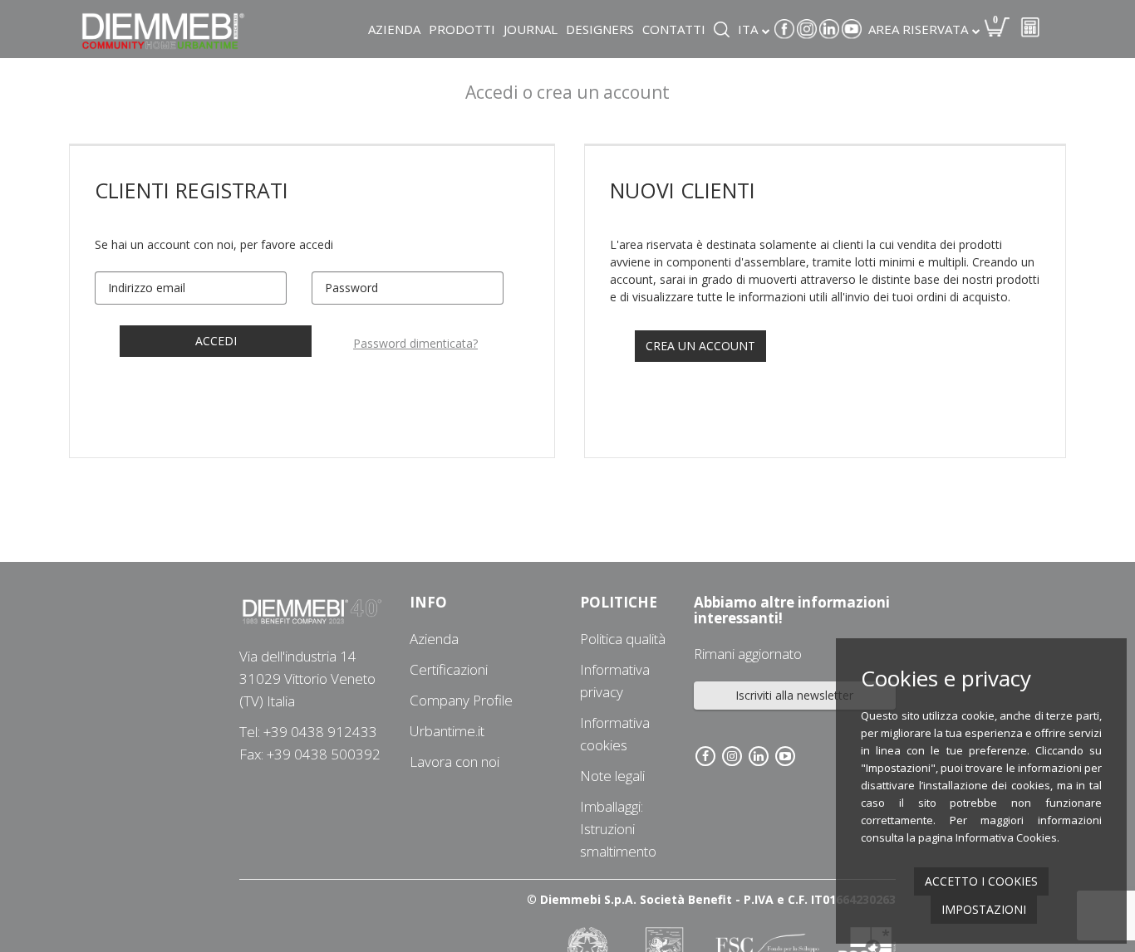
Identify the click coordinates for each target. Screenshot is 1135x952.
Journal (531, 29)
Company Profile (461, 700)
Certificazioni (449, 669)
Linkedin (829, 29)
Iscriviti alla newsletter (794, 695)
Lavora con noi (454, 761)
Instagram (807, 29)
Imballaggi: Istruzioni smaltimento (618, 829)
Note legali (612, 775)
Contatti (673, 29)
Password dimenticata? (415, 343)
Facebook (784, 29)
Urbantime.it (447, 730)
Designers (600, 29)
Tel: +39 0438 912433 (308, 731)
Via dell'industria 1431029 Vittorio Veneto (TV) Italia (307, 678)
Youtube (852, 29)
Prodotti (462, 29)
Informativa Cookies (1006, 837)
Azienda (394, 29)
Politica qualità (623, 638)
